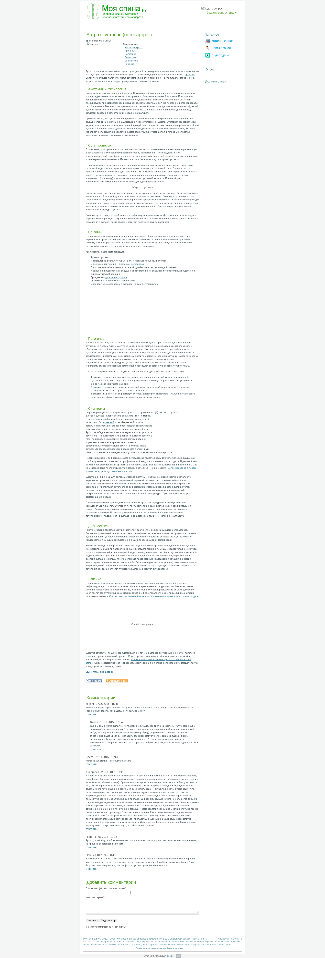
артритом (190, 74)
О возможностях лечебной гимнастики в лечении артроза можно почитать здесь (153, 596)
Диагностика (108, 25)
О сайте (237, 938)
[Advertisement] (112, 312)
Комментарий (95, 897)
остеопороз (137, 264)
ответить (91, 714)
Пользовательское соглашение (151, 948)
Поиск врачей (221, 47)
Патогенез (130, 54)
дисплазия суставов (116, 277)
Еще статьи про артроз (99, 671)
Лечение (126, 25)
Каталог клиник (222, 40)
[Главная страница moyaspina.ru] (116, 12)
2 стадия (96, 387)
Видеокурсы (220, 55)
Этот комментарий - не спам (108, 926)
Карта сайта (225, 938)
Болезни (90, 25)
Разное (177, 25)
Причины (130, 50)
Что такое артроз (134, 47)
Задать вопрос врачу (222, 12)
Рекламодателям (175, 948)
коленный (108, 422)
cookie (170, 956)
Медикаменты (143, 25)
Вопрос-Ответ (195, 25)
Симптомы (130, 57)
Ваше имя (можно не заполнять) (106, 888)
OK (178, 956)
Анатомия (163, 25)
